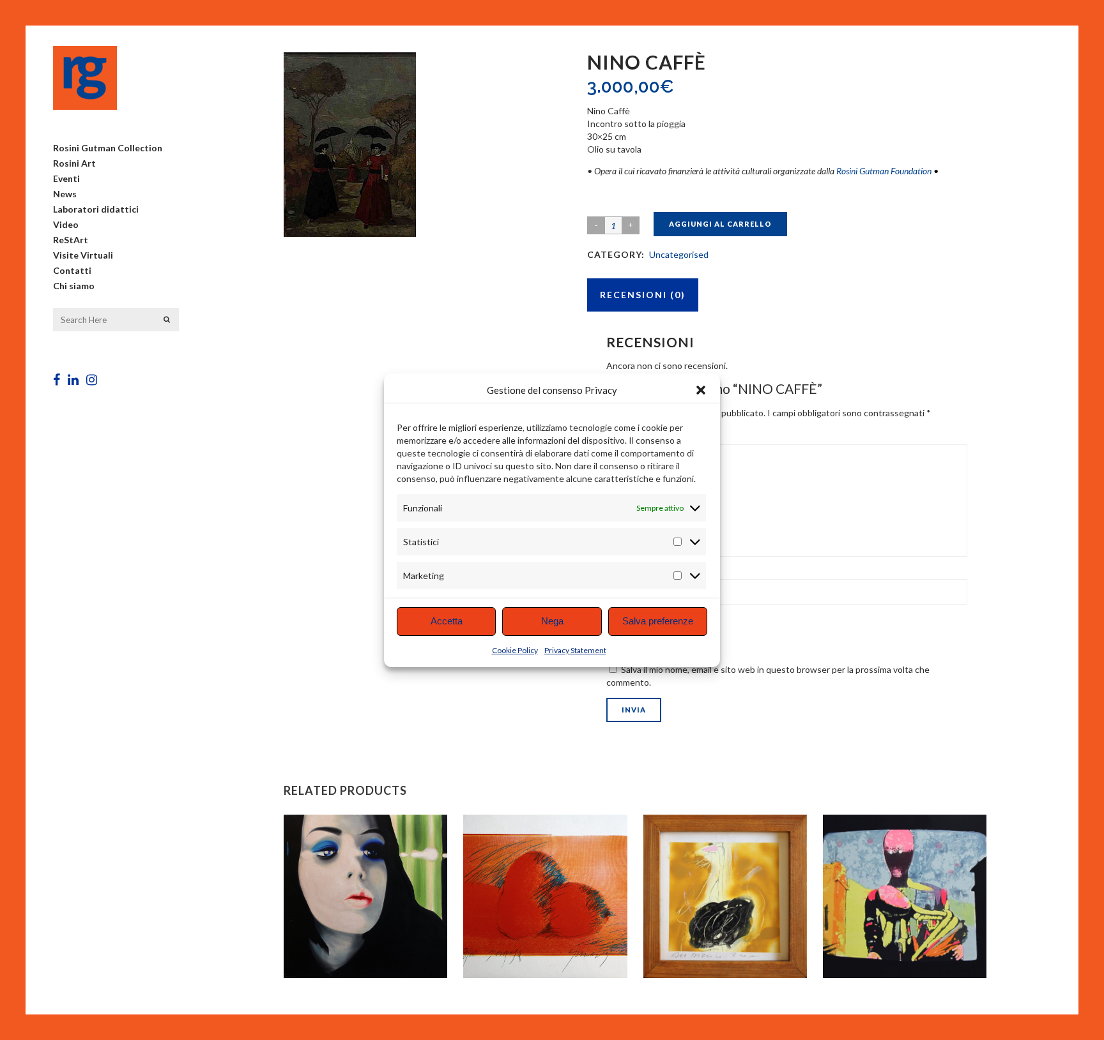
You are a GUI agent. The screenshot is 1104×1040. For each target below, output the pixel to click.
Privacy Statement (575, 650)
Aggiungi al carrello (720, 224)
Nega (552, 620)
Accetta (447, 620)
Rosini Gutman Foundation (883, 170)
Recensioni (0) (643, 294)
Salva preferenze (657, 620)
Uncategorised (679, 254)
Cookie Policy (515, 650)
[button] (700, 390)
